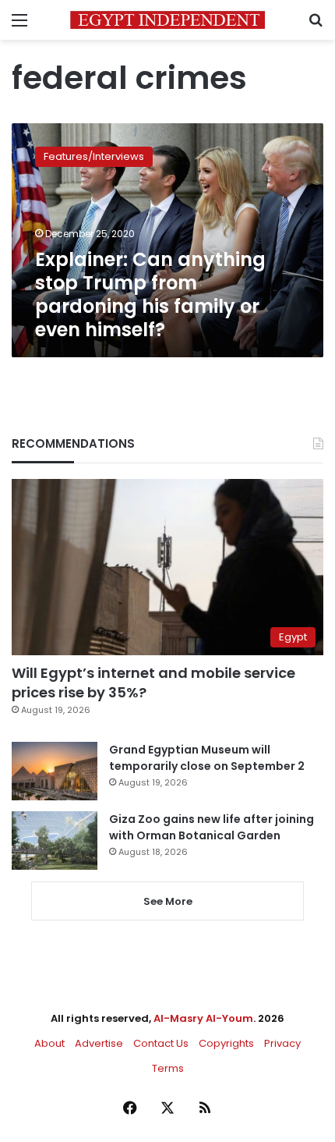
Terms (168, 1068)
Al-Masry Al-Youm (203, 1018)
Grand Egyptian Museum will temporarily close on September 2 (207, 758)
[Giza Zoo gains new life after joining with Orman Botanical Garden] (54, 840)
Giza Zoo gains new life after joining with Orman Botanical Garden (211, 827)
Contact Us (161, 1043)
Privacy (282, 1043)
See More (167, 901)
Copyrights (226, 1043)
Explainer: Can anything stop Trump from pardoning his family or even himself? (150, 294)
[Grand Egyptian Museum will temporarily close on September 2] (54, 771)
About (49, 1043)
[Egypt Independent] (167, 20)
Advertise (99, 1043)
